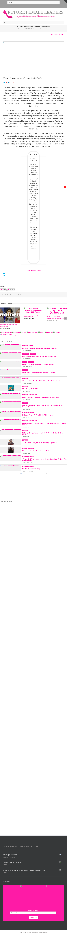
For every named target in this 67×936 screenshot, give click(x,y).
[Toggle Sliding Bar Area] (65, 1)
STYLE (30, 337)
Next (61, 35)
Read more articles (34, 270)
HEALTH (24, 448)
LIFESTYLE (25, 337)
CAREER (24, 440)
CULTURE (25, 404)
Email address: (33, 902)
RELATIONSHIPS (32, 386)
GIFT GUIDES (25, 346)
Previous (54, 35)
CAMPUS (25, 354)
